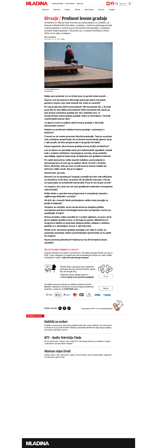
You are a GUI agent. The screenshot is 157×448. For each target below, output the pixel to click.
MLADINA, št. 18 (50, 39)
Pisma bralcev (85, 308)
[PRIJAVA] (112, 3)
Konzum (101, 9)
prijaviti (90, 277)
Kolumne (45, 9)
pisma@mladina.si (106, 308)
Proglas (112, 9)
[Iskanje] (116, 3)
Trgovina (80, 3)
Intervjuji (57, 9)
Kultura (67, 9)
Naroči (106, 288)
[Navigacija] (130, 3)
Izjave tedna (89, 9)
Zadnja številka (57, 3)
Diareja (77, 9)
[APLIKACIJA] (108, 3)
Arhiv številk (69, 3)
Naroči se (123, 3)
